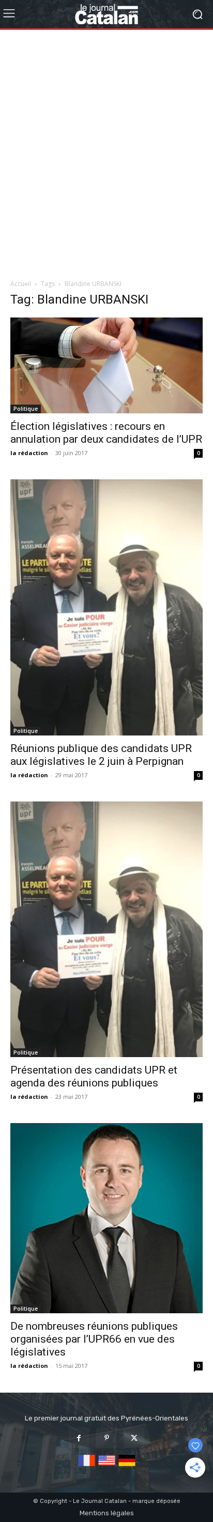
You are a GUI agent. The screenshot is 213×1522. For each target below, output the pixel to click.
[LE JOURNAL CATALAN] (106, 14)
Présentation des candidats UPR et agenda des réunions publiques (93, 1076)
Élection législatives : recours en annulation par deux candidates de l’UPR (106, 432)
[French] (87, 1466)
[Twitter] (134, 1438)
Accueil (20, 283)
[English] (107, 1466)
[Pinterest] (106, 1438)
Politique (25, 408)
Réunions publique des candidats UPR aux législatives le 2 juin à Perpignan (101, 754)
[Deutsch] (127, 1466)
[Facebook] (79, 1438)
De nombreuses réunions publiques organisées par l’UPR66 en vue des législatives (94, 1339)
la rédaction (29, 453)
